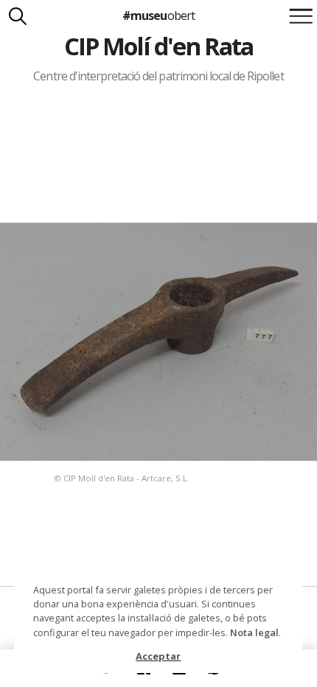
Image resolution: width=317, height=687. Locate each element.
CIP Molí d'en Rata (159, 46)
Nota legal (254, 632)
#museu (158, 15)
